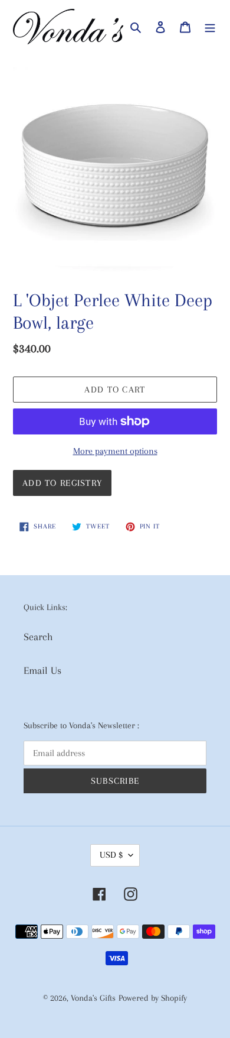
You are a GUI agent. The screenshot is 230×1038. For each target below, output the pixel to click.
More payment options (115, 451)
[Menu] (210, 26)
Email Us (42, 670)
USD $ (111, 854)
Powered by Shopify (153, 998)
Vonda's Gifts (93, 998)
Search (38, 637)
